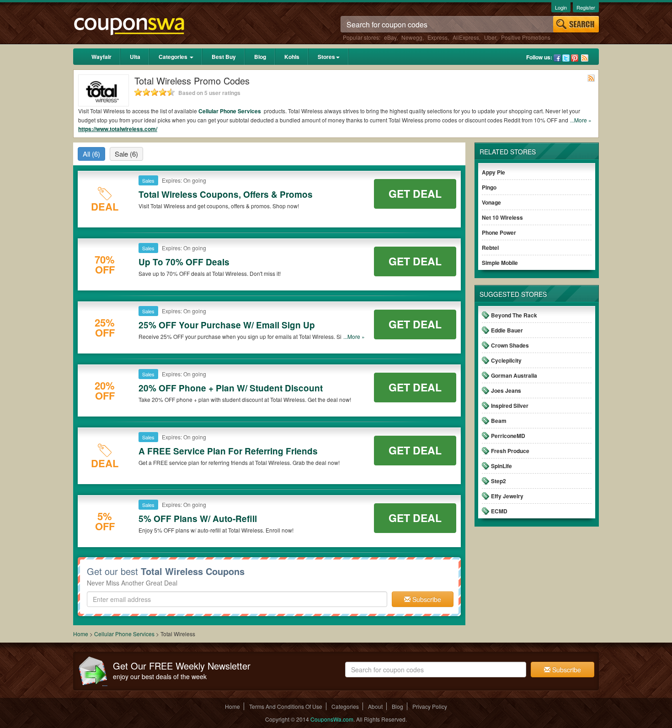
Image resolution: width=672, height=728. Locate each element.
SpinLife (501, 466)
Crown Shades (510, 345)
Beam (499, 421)
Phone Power (499, 232)
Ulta (135, 57)
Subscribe (426, 599)
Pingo (489, 187)
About (375, 706)
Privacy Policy (429, 706)
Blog (260, 57)
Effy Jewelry (507, 496)
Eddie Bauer (507, 330)
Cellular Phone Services (230, 111)
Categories (174, 57)
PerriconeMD (508, 436)
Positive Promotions (525, 37)
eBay (390, 37)
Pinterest (574, 58)
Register (585, 7)
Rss (584, 58)
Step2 (498, 481)
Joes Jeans (506, 390)
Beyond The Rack (514, 315)
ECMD (499, 511)
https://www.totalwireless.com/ (117, 129)
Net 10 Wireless (502, 217)
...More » (581, 120)
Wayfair (101, 57)
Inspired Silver (509, 405)
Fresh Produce (510, 451)
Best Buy (224, 57)
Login (561, 7)
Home (80, 634)
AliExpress (466, 37)
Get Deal (415, 193)
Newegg (411, 37)
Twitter (566, 58)
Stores (326, 57)
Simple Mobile (500, 262)
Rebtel (490, 247)
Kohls (291, 57)
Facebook (557, 58)
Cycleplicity (506, 360)
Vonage (491, 202)
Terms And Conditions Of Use (285, 706)
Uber (490, 37)
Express (437, 37)
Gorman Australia (514, 375)
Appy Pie (493, 172)
